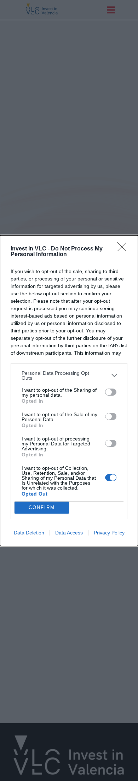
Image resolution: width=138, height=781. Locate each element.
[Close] (124, 249)
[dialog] (69, 390)
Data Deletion (29, 533)
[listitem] (69, 375)
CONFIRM (42, 507)
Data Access (69, 533)
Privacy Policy (109, 533)
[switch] (110, 392)
